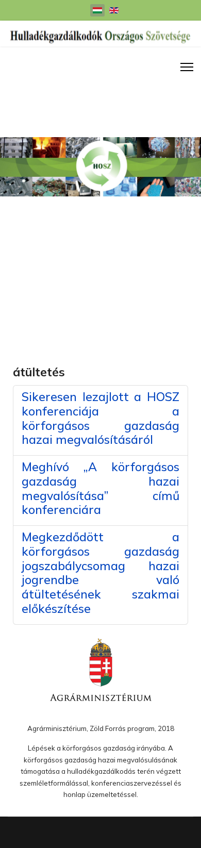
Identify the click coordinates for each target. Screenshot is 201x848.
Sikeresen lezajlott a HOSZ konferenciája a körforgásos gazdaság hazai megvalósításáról (100, 418)
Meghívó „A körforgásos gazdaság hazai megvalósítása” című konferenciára (100, 488)
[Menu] (186, 67)
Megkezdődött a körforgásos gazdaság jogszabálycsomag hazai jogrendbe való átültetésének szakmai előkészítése (100, 572)
